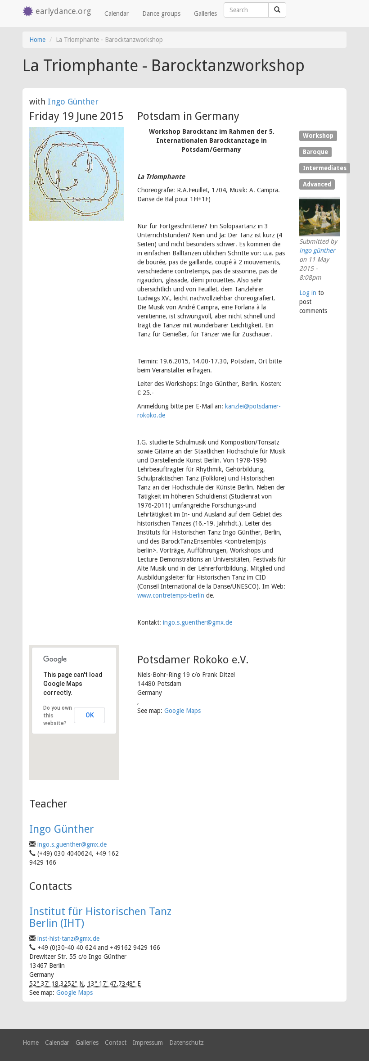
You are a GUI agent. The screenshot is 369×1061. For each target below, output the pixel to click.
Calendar (116, 13)
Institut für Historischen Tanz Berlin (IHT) (100, 917)
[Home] (29, 12)
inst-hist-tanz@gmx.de (68, 938)
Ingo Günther (73, 101)
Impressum (148, 1042)
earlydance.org (63, 11)
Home (37, 39)
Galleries (205, 13)
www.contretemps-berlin (170, 595)
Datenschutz (186, 1042)
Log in (307, 292)
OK (90, 715)
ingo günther (317, 250)
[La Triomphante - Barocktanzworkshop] (76, 174)
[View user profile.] (319, 216)
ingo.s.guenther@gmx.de (197, 622)
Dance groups (161, 13)
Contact (115, 1042)
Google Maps (182, 710)
